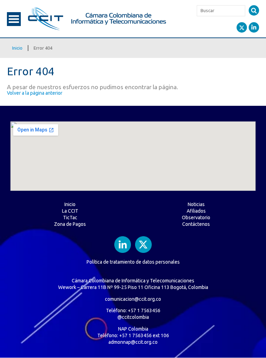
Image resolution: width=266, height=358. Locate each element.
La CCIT (70, 211)
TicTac (70, 217)
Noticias (196, 204)
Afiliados (196, 211)
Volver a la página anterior (34, 93)
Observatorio (196, 217)
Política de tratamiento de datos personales (133, 262)
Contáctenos (196, 224)
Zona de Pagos (70, 224)
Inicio (17, 47)
